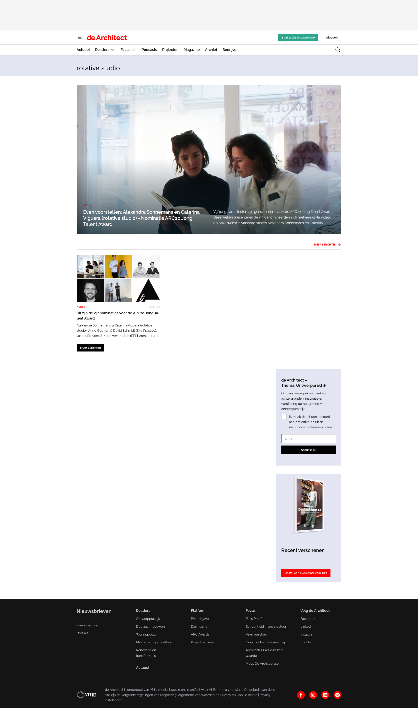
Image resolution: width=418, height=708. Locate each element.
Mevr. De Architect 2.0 (262, 664)
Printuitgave (200, 619)
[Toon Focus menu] (134, 50)
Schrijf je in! (309, 450)
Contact (82, 633)
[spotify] (337, 695)
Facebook (307, 619)
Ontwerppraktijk (148, 619)
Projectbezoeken (203, 642)
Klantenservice (87, 625)
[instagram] (313, 695)
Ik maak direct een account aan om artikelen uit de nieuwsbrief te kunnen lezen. (311, 422)
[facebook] (301, 695)
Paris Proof (254, 619)
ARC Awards (200, 634)
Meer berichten (325, 244)
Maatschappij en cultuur (154, 642)
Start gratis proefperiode (298, 37)
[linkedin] (325, 695)
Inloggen (331, 37)
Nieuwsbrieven (94, 611)
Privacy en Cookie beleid (238, 695)
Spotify (305, 642)
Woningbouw (146, 634)
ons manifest (190, 690)
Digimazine (199, 627)
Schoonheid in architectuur (266, 627)
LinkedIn (307, 627)
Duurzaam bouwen (150, 627)
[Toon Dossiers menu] (112, 50)
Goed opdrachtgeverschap (266, 642)
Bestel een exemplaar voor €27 (306, 573)
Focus (251, 611)
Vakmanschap (256, 634)
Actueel (142, 668)
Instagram (307, 634)
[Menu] (80, 37)
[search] (337, 49)
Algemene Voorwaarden (196, 695)
